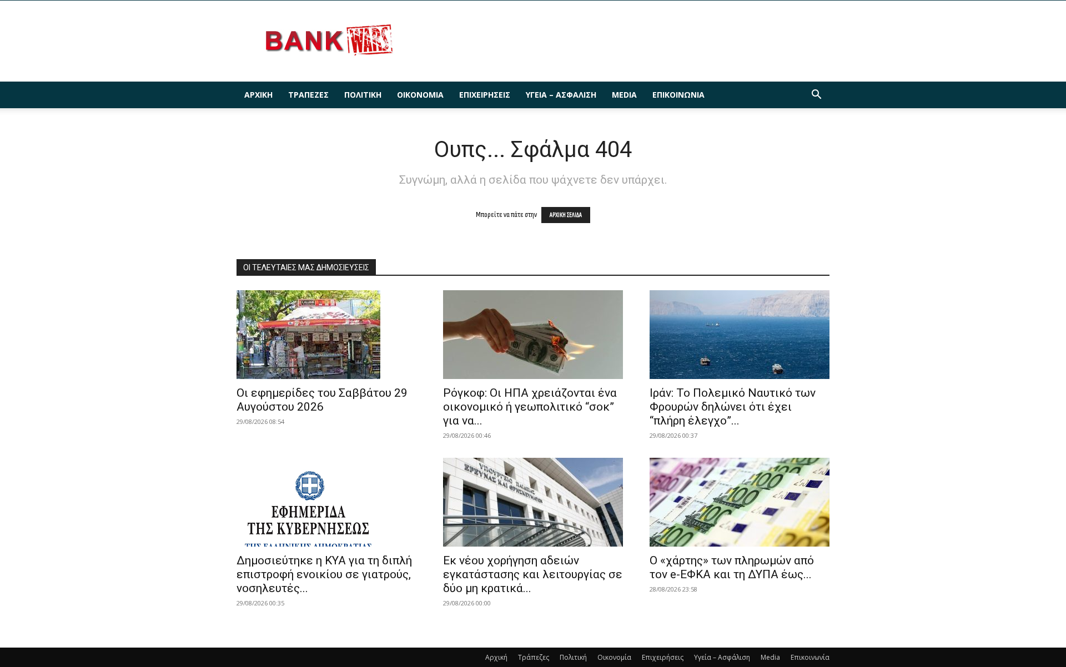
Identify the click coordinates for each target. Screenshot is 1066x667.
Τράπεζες (308, 94)
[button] (816, 95)
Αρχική (258, 94)
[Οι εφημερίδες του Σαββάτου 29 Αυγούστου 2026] (326, 334)
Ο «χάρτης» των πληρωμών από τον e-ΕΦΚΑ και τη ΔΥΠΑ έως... (732, 567)
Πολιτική (362, 94)
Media (624, 94)
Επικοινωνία (678, 94)
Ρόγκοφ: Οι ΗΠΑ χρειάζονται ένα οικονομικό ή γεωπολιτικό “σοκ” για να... (530, 406)
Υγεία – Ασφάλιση (561, 94)
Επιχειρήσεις (484, 94)
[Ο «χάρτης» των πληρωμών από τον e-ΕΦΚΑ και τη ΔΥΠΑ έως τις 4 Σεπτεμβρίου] (739, 502)
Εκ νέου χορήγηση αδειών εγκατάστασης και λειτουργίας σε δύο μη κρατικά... (532, 574)
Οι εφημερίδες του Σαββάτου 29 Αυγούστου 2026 (322, 399)
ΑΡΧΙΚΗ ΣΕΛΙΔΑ (566, 215)
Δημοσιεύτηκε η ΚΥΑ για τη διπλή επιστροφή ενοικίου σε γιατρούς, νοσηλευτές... (324, 574)
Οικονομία (420, 94)
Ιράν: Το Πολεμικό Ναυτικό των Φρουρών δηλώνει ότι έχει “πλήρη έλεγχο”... (733, 406)
